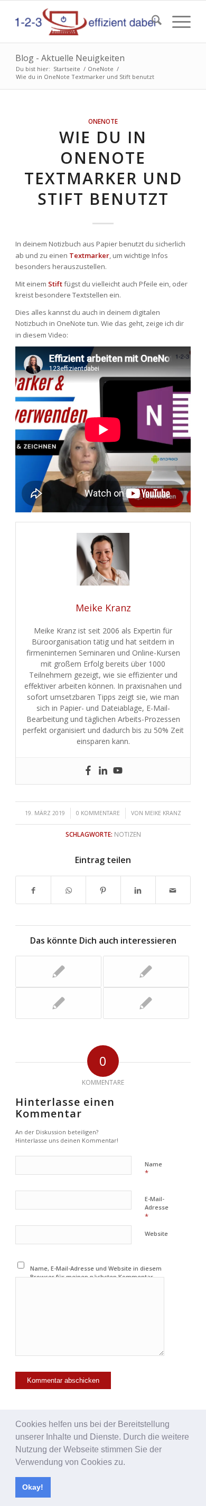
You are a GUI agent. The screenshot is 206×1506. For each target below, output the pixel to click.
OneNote (103, 121)
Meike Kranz (163, 813)
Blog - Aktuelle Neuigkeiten (70, 58)
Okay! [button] (32, 1487)
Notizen (127, 834)
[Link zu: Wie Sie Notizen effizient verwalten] (58, 971)
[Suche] (151, 22)
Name (153, 1169)
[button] (128, 1462)
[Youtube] (118, 771)
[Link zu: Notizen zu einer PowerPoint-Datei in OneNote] (146, 971)
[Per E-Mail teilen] (173, 889)
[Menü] (176, 22)
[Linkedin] (103, 771)
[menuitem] (151, 22)
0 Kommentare (98, 813)
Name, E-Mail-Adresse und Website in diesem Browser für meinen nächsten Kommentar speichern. (96, 1277)
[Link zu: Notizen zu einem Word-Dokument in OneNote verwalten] (146, 1003)
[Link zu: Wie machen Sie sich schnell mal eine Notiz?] (58, 1003)
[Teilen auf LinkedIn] (138, 889)
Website (156, 1233)
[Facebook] (88, 771)
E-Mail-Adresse (156, 1208)
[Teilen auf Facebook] (33, 889)
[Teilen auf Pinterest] (103, 889)
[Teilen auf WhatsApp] (68, 889)
